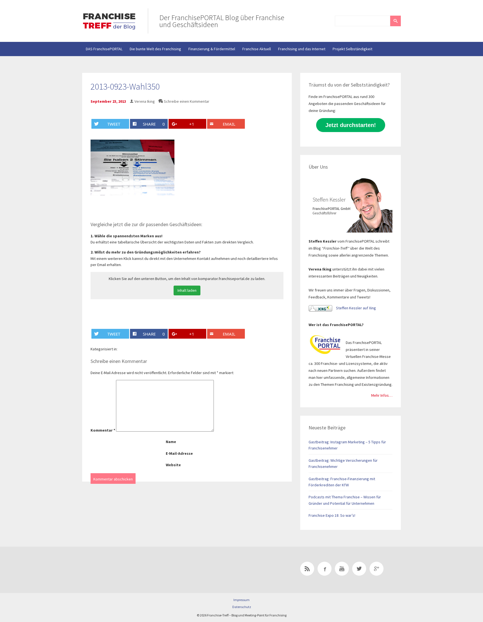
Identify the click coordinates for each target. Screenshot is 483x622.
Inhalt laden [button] (186, 290)
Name (171, 441)
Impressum (241, 600)
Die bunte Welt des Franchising (155, 48)
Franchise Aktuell (256, 48)
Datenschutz (241, 607)
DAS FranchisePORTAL (104, 48)
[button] (395, 21)
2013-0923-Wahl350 (125, 86)
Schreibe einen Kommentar (186, 101)
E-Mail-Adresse (179, 453)
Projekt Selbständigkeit (352, 48)
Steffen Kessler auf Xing (355, 307)
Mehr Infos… (381, 395)
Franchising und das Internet (301, 48)
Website (173, 464)
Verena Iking (144, 101)
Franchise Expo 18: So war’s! (332, 515)
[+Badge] (121, 570)
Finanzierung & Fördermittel (211, 48)
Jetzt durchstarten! (350, 125)
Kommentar (103, 430)
